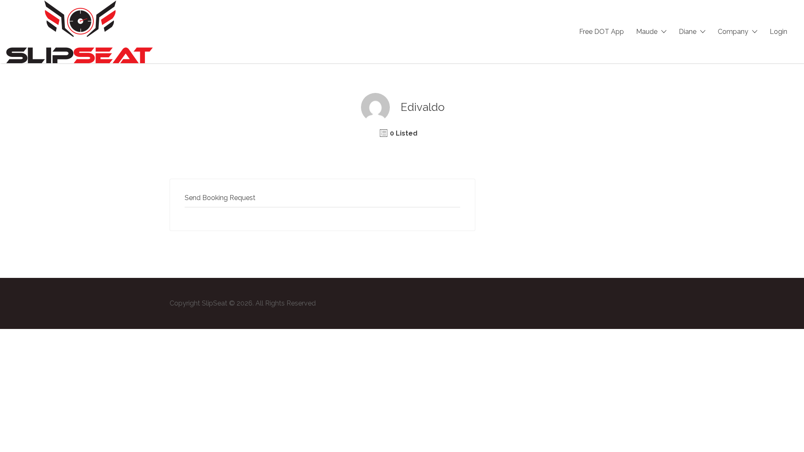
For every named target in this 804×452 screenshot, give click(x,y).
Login (778, 32)
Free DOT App (601, 32)
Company (733, 32)
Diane (687, 32)
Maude (646, 32)
